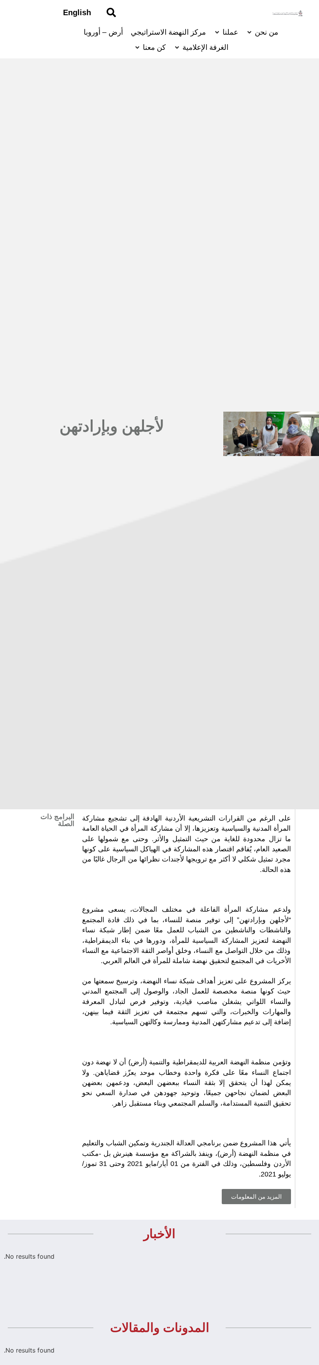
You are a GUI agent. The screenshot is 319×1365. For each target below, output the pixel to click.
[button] (256, 1196)
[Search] (111, 12)
